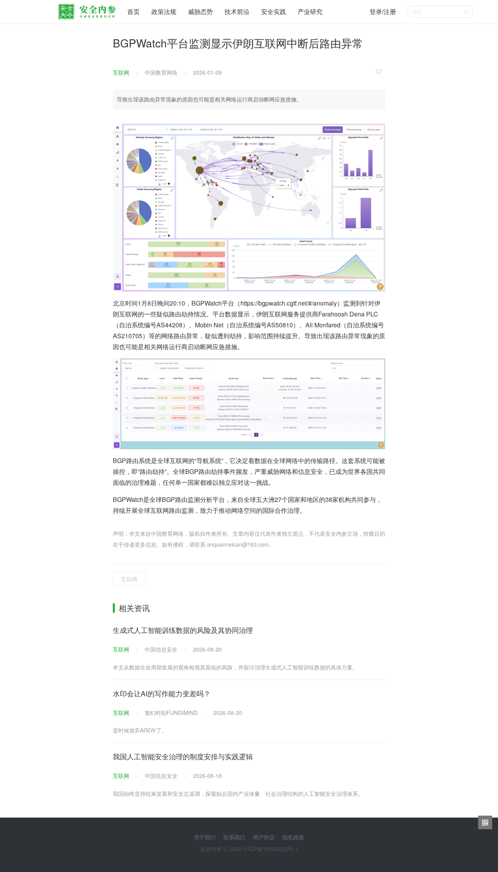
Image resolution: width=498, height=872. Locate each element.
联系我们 (234, 837)
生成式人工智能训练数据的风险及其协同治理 (183, 630)
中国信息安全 (161, 649)
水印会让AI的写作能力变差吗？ (161, 693)
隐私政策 (293, 837)
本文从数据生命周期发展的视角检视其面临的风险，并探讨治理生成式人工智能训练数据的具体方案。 (235, 667)
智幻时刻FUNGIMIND (171, 712)
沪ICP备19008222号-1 (270, 849)
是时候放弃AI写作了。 (140, 730)
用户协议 (264, 837)
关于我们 (205, 837)
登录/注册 (383, 11)
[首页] (87, 9)
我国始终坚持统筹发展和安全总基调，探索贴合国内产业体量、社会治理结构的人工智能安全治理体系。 (238, 793)
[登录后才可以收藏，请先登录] (380, 71)
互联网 (121, 72)
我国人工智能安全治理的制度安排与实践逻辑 (183, 756)
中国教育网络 (161, 72)
